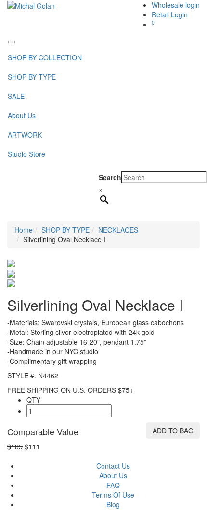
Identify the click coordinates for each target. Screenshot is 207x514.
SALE (16, 96)
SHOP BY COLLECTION (45, 57)
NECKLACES (118, 230)
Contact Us (113, 466)
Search (110, 177)
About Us (22, 115)
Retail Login (170, 14)
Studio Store (26, 154)
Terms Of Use (113, 495)
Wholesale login (176, 5)
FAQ (113, 485)
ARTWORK (25, 134)
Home (23, 230)
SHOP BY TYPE (32, 77)
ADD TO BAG (173, 430)
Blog (113, 504)
